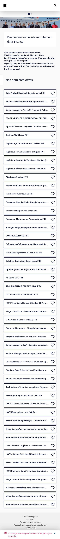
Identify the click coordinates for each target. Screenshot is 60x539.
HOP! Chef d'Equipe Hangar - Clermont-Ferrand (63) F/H (32, 420)
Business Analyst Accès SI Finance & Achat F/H (28, 110)
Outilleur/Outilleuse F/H (17, 135)
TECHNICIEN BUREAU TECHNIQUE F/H (24, 286)
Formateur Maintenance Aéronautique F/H (26, 219)
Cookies (30, 519)
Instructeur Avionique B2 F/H (19, 194)
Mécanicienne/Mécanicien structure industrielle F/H (30, 496)
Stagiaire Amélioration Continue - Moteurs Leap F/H (30, 337)
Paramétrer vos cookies (30, 522)
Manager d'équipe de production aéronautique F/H (30, 227)
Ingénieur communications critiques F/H (25, 152)
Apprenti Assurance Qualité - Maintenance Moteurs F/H (32, 127)
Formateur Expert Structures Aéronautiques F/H (28, 185)
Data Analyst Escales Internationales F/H (25, 93)
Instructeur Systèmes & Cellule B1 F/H (24, 253)
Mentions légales (30, 516)
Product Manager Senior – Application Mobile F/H (29, 353)
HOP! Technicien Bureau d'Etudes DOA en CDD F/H (30, 303)
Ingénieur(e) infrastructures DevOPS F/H (25, 143)
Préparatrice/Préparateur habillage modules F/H (28, 244)
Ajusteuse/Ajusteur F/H (17, 177)
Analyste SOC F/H (14, 278)
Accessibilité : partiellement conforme (30, 525)
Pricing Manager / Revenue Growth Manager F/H (28, 362)
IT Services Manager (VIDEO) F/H (21, 320)
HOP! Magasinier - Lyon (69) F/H (21, 412)
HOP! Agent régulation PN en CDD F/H (24, 395)
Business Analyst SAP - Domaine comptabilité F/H (29, 345)
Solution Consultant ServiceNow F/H (23, 261)
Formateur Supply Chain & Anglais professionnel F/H (31, 202)
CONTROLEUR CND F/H (17, 236)
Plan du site (30, 527)
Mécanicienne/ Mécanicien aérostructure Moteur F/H (31, 488)
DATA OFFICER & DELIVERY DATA (22, 295)
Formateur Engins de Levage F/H (21, 211)
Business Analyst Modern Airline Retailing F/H (28, 379)
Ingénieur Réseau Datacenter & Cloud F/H (25, 169)
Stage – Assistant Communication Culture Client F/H (31, 311)
